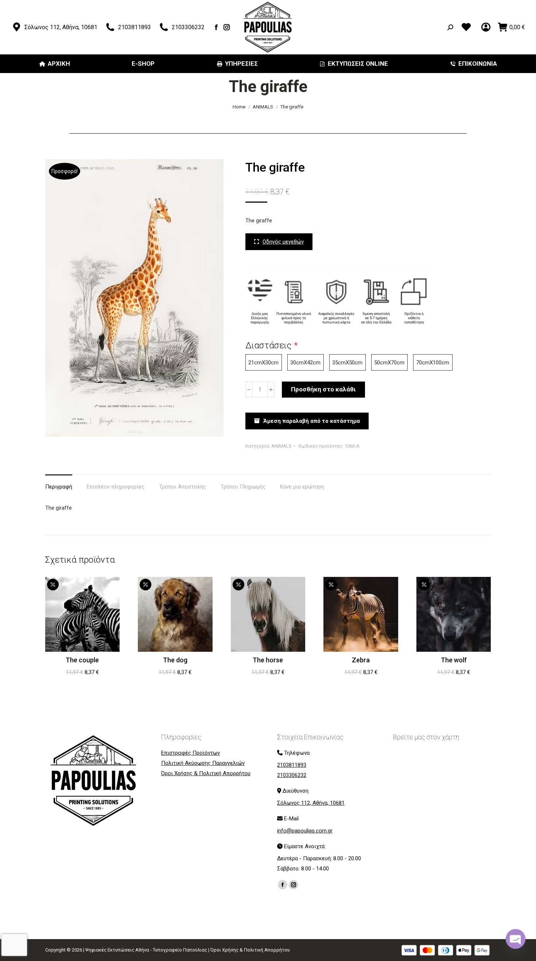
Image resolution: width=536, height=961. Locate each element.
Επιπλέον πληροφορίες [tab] (115, 486)
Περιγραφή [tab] (58, 486)
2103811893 (134, 27)
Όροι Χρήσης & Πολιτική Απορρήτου (250, 950)
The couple (82, 660)
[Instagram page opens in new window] (227, 27)
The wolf (454, 660)
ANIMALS (281, 446)
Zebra (361, 660)
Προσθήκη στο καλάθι (323, 389)
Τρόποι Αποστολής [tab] (182, 486)
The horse (268, 660)
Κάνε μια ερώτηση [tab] (302, 486)
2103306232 (188, 27)
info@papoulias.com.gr (305, 830)
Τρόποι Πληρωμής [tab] (243, 486)
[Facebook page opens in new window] (216, 27)
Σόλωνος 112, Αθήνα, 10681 (60, 27)
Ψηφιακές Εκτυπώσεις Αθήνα (117, 950)
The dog (175, 660)
